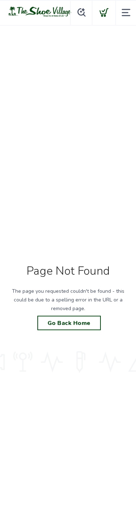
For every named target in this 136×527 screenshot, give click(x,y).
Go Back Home (69, 323)
